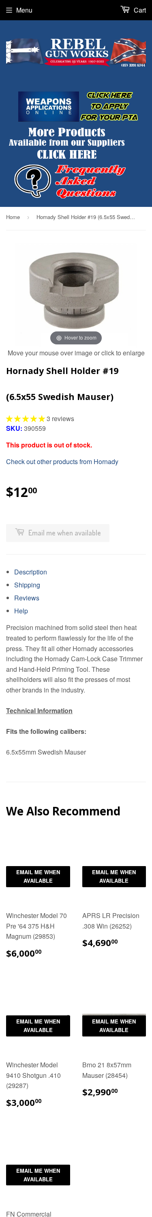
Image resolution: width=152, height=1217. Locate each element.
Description (30, 571)
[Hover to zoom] (76, 294)
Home (13, 217)
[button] (26, 418)
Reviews (26, 597)
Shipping (27, 584)
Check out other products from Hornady (62, 461)
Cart (139, 10)
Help (21, 610)
